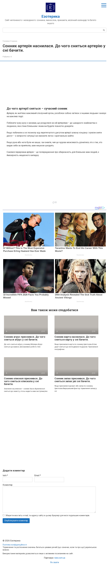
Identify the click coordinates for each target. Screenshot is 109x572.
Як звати (54, 562)
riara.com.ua (59, 558)
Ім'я (5, 475)
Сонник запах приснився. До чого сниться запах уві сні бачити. (75, 380)
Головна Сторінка (10, 41)
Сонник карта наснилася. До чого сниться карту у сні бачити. (75, 338)
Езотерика (50, 16)
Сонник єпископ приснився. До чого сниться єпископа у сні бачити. (23, 381)
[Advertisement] (56, 83)
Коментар (7, 485)
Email (37, 475)
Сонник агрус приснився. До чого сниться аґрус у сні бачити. (24, 338)
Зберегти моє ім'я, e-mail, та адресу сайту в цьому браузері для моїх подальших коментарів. (48, 515)
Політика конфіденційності (15, 545)
